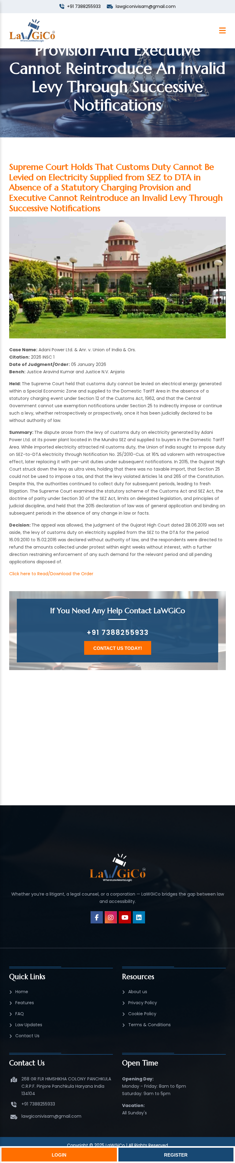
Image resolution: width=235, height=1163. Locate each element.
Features (24, 1003)
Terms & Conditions (149, 1025)
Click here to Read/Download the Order (51, 574)
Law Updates (28, 1025)
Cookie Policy (142, 1014)
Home (21, 992)
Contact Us (27, 1036)
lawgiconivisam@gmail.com (51, 1116)
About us (137, 992)
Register (176, 1154)
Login (59, 1154)
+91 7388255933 (118, 632)
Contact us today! (117, 648)
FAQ (19, 1014)
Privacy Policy (142, 1003)
